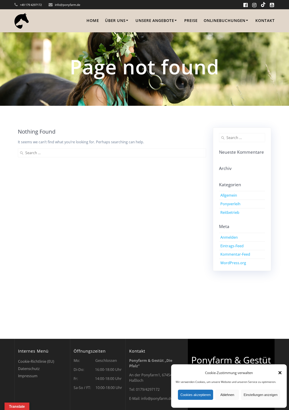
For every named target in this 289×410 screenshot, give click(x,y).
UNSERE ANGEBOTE (154, 20)
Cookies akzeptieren (195, 395)
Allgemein (228, 195)
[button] (280, 372)
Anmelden (229, 237)
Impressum (27, 375)
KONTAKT (265, 20)
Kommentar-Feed (235, 254)
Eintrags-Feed (232, 245)
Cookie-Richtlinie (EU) (36, 361)
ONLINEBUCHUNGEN (224, 20)
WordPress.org (233, 262)
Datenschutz (29, 368)
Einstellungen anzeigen (260, 395)
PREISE (191, 20)
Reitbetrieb (229, 212)
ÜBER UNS (115, 20)
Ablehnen (227, 395)
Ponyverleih (230, 203)
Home (92, 20)
